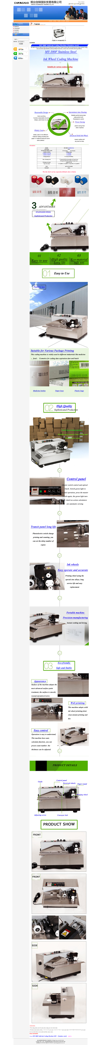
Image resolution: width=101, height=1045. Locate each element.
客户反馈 (63, 21)
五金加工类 (16, 32)
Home (79, 2)
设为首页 (71, 3)
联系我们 (67, 21)
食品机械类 (16, 30)
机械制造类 (16, 26)
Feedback (82, 2)
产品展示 (59, 21)
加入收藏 (77, 3)
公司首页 (50, 21)
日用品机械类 (17, 28)
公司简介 (55, 21)
